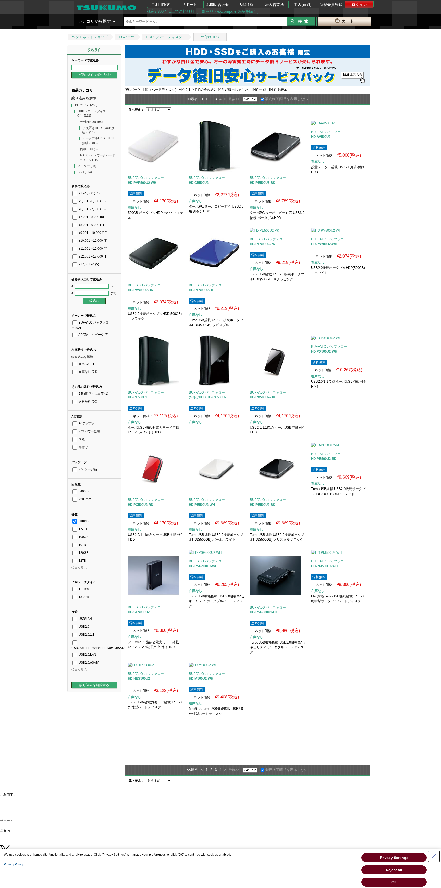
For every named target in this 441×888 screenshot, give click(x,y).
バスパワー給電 (89, 431)
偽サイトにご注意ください (22, 817)
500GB (83, 521)
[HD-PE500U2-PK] (278, 230)
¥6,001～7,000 (92, 209)
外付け (83, 447)
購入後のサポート (15, 824)
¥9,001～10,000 (92, 232)
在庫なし (87, 371)
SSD (85, 172)
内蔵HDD (89, 149)
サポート (189, 4)
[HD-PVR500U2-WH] (156, 146)
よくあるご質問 (13, 814)
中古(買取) (303, 4)
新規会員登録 (331, 4)
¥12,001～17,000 (92, 256)
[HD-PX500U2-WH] (339, 337)
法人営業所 (274, 4)
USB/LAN (85, 618)
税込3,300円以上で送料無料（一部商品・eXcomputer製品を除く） (204, 11)
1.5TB (82, 529)
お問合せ (8, 827)
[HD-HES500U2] (156, 664)
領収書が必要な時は (17, 808)
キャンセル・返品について (22, 811)
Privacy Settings (394, 858)
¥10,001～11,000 (92, 240)
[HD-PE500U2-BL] (217, 253)
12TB (82, 560)
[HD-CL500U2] (156, 360)
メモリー (87, 166)
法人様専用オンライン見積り (23, 840)
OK (394, 882)
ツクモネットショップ (90, 37)
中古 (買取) (10, 844)
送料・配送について (17, 801)
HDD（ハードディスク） (166, 37)
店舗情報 (246, 4)
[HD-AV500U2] (339, 123)
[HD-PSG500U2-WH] (217, 552)
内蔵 (81, 439)
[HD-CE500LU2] (156, 575)
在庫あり (86, 363)
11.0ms (83, 588)
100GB (83, 536)
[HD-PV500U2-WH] (339, 230)
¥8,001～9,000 (91, 224)
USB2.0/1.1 (86, 634)
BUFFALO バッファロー (146, 178)
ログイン (359, 4)
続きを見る (79, 567)
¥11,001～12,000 (92, 248)
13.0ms (83, 596)
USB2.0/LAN (87, 654)
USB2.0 (83, 626)
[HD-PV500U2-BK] (156, 253)
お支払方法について (17, 804)
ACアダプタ (86, 423)
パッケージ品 (87, 469)
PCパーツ (126, 37)
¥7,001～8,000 (91, 216)
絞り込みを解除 (83, 98)
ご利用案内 (161, 4)
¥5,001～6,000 (92, 201)
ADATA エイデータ (93, 334)
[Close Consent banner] (433, 856)
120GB (83, 552)
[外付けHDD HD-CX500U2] (217, 360)
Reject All (394, 870)
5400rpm (84, 491)
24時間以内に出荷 (93, 393)
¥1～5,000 (89, 193)
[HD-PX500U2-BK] (278, 360)
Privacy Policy (13, 864)
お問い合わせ (217, 4)
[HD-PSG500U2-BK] (278, 575)
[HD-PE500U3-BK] (278, 146)
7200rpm (84, 499)
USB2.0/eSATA (88, 662)
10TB (82, 544)
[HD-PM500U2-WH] (339, 552)
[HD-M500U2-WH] (217, 664)
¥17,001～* (88, 264)
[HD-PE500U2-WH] (217, 468)
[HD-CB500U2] (217, 146)
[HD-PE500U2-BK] (278, 468)
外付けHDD (210, 37)
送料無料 (87, 401)
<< (189, 99)
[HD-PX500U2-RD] (156, 468)
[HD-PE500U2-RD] (339, 445)
